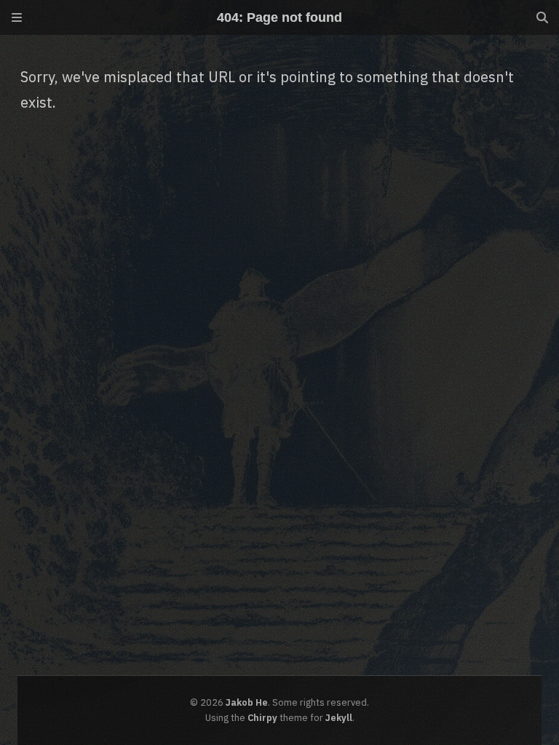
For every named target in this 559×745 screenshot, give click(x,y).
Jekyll (338, 718)
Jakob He (247, 702)
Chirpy (262, 718)
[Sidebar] (16, 17)
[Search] (542, 17)
